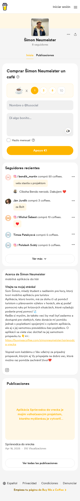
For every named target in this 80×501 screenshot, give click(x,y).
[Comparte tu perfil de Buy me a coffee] (75, 34)
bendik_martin (28, 176)
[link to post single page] (40, 420)
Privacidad (29, 483)
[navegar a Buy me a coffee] (4, 6)
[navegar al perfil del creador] (40, 27)
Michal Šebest (28, 217)
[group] (40, 421)
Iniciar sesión (61, 7)
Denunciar (70, 483)
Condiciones (49, 483)
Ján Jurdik (20, 200)
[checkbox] (18, 140)
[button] (75, 7)
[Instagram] (7, 370)
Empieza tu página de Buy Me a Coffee (39, 489)
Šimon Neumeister (40, 40)
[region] (40, 111)
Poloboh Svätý (28, 245)
